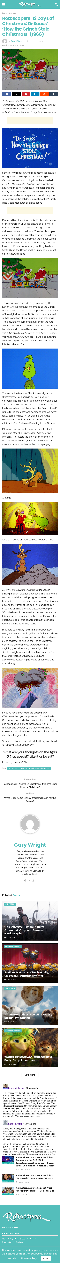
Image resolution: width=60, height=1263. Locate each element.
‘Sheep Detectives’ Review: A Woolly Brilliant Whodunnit (28, 1016)
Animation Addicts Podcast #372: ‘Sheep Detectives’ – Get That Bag (35, 1189)
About (4, 1239)
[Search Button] (56, 4)
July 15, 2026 (10, 937)
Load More (30, 1075)
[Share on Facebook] (6, 94)
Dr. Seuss (13, 768)
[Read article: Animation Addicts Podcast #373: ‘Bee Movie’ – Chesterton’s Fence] (8, 1178)
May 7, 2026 (10, 1022)
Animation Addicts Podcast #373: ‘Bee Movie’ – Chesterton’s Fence (34, 1177)
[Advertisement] (30, 120)
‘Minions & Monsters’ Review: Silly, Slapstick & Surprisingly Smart (26, 974)
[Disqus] (30, 1119)
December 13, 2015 (35, 41)
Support (13, 1239)
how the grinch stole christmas (35, 768)
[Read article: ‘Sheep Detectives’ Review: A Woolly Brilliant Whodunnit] (30, 1005)
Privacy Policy (7, 1242)
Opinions (12, 13)
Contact (22, 1239)
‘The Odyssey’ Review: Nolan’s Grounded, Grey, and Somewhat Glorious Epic (25, 930)
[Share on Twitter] (16, 94)
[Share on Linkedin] (35, 94)
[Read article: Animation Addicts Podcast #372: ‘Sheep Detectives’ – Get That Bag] (8, 1191)
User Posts (19, 1242)
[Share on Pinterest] (26, 94)
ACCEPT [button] (46, 1258)
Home (4, 13)
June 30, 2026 (11, 979)
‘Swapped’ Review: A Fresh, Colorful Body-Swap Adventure (28, 1058)
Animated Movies (13, 946)
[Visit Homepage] (30, 4)
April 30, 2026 (11, 1064)
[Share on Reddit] (44, 94)
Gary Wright (16, 41)
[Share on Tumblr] (53, 94)
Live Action (10, 904)
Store (31, 1239)
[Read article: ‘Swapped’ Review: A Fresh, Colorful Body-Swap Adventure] (30, 1047)
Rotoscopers (13, 1227)
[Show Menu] (3, 4)
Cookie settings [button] (29, 1258)
